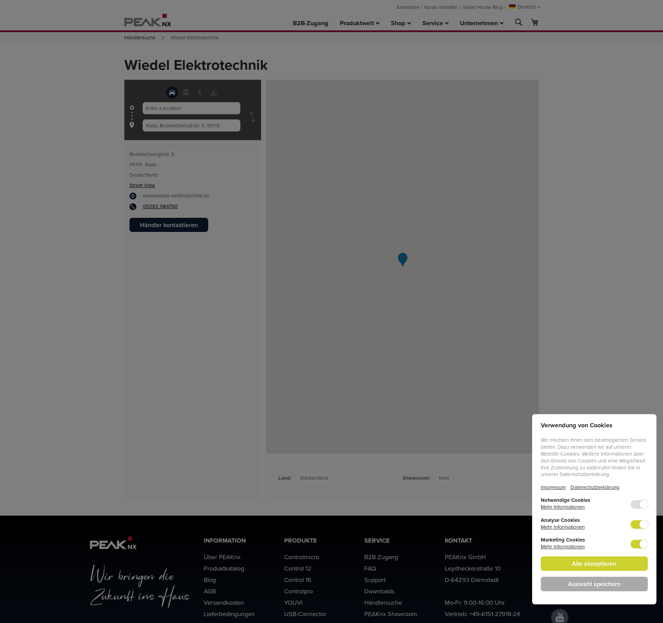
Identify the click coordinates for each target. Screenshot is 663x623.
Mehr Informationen (563, 506)
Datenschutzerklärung (594, 487)
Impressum (553, 487)
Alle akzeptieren (594, 563)
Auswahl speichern (594, 584)
